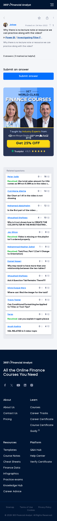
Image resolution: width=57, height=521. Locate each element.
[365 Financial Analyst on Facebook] (5, 385)
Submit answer (28, 76)
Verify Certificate (41, 462)
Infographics (11, 473)
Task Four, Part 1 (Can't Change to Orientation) (28, 253)
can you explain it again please (28, 319)
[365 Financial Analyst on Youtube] (18, 385)
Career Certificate (41, 419)
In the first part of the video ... (22, 210)
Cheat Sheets (12, 462)
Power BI (10, 38)
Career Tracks (39, 413)
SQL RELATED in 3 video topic (22, 331)
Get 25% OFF (28, 143)
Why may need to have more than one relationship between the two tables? (26, 267)
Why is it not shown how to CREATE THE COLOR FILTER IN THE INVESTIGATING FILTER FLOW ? (27, 223)
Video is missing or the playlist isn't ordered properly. (28, 238)
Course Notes (11, 456)
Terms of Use (26, 507)
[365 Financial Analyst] (17, 4)
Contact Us (10, 413)
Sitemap (10, 507)
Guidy (34, 431)
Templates (10, 450)
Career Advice (12, 491)
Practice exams (13, 479)
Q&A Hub (35, 450)
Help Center (37, 456)
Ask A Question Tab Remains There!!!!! (26, 281)
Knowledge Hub (13, 485)
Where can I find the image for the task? (27, 293)
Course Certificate (41, 425)
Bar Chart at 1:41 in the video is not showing (25, 197)
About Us (9, 407)
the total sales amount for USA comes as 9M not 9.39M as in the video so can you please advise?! (28, 182)
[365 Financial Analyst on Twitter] (11, 386)
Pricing (7, 419)
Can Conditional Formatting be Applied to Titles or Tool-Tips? (27, 306)
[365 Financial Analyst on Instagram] (31, 385)
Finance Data (11, 468)
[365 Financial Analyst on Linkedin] (25, 385)
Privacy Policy (44, 507)
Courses (35, 407)
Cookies (31, 510)
